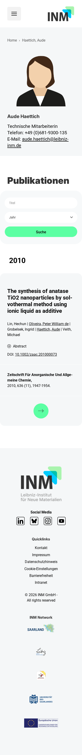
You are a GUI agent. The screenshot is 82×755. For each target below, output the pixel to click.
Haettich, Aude (48, 329)
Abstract (19, 346)
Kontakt (41, 548)
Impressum (41, 555)
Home (12, 40)
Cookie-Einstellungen (41, 569)
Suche (41, 232)
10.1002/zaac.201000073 (36, 354)
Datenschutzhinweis (41, 562)
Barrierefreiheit (41, 575)
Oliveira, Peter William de (49, 324)
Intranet (41, 582)
